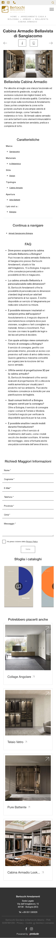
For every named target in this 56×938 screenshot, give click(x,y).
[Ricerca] (52, 2)
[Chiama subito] (14, 2)
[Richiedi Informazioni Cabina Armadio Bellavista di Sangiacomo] (22, 43)
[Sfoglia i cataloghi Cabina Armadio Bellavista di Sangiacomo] (34, 43)
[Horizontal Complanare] (5, 43)
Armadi (27, 19)
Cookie (29, 923)
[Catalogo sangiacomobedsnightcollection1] (19, 586)
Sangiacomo (14, 152)
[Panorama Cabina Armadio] (51, 43)
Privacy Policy (32, 541)
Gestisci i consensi (45, 923)
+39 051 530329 (29, 912)
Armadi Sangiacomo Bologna (21, 233)
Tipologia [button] (11, 182)
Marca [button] (9, 146)
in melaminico (15, 164)
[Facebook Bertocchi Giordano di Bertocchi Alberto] (25, 928)
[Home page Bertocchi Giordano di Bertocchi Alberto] (13, 9)
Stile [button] (8, 170)
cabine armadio (16, 188)
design (12, 176)
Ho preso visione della (22, 541)
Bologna (12, 212)
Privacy (20, 923)
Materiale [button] (11, 158)
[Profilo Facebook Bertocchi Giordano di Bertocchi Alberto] (3, 2)
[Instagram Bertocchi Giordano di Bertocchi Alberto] (30, 928)
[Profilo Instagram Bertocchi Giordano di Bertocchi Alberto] (8, 2)
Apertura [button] (10, 195)
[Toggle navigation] (52, 9)
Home (13, 16)
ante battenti (14, 200)
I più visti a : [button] (12, 207)
